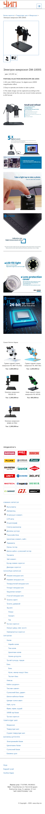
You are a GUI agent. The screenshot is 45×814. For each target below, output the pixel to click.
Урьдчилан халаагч (14, 592)
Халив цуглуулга (14, 656)
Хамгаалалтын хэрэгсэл (16, 632)
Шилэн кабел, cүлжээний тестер (19, 551)
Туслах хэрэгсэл (13, 624)
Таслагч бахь (13, 676)
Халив (9, 640)
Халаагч (11, 616)
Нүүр (5, 765)
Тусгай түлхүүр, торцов (15, 660)
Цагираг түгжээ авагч (14, 700)
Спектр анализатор (14, 527)
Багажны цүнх (12, 753)
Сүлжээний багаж (13, 749)
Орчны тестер (12, 547)
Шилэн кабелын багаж (15, 696)
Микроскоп (11, 725)
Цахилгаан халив (14, 652)
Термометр (11, 543)
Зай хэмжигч (11, 559)
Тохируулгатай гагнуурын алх (18, 584)
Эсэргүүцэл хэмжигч (14, 515)
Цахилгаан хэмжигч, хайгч (16, 539)
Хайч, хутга (11, 704)
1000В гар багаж (13, 712)
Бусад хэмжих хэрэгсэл (16, 563)
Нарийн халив (13, 644)
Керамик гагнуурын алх (15, 580)
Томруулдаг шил (13, 729)
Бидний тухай (8, 769)
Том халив (12, 648)
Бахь (8, 664)
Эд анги (9, 608)
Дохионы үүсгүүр (13, 531)
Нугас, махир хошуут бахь (18, 672)
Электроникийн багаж (15, 741)
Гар (9, 620)
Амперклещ (11, 511)
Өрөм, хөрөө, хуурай (14, 708)
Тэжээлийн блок (13, 535)
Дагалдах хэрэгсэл (14, 567)
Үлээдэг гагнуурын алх (15, 588)
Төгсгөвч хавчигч (13, 688)
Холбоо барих (8, 773)
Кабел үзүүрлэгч (13, 684)
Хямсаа (9, 680)
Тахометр (10, 555)
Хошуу (10, 612)
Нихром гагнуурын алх (15, 576)
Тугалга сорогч (12, 600)
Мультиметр (11, 507)
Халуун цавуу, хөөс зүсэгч (17, 628)
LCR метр (10, 519)
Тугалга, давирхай (13, 604)
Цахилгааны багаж (14, 745)
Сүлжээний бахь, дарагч (16, 692)
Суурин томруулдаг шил (16, 733)
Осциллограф (12, 523)
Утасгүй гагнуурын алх (15, 596)
